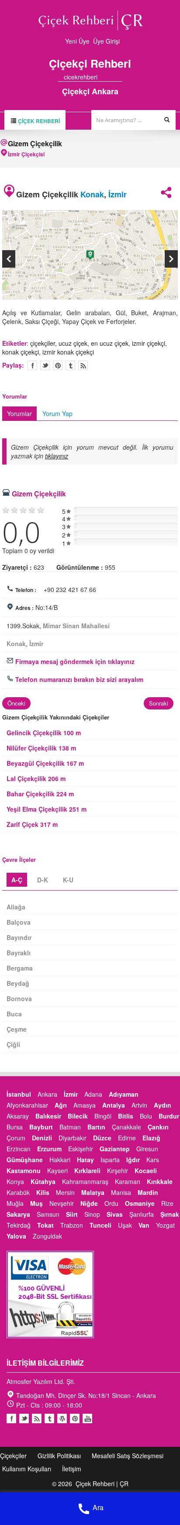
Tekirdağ (19, 1225)
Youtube (62, 1418)
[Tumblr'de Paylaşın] (70, 365)
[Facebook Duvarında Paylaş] (32, 365)
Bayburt (41, 1126)
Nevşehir (61, 1203)
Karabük (18, 1192)
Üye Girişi (106, 41)
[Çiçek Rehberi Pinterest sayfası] (119, 76)
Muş (36, 1203)
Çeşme (17, 1029)
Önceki (16, 703)
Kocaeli (146, 1170)
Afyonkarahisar (27, 1105)
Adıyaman (123, 1094)
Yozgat (165, 1225)
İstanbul (19, 1094)
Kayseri (57, 1170)
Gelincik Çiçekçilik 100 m (44, 732)
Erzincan (19, 1148)
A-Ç (16, 879)
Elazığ (151, 1137)
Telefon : (25, 590)
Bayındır (19, 937)
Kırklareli (87, 1170)
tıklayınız (56, 455)
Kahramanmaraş (85, 1181)
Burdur (169, 1116)
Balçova (19, 922)
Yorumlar (19, 413)
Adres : (24, 608)
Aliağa (16, 906)
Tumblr (49, 1418)
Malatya (92, 1192)
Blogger (36, 1418)
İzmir (117, 194)
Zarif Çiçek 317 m (32, 824)
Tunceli (100, 1225)
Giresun (147, 1148)
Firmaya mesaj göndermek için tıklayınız (74, 661)
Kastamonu (24, 1170)
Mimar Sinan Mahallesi (76, 625)
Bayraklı (19, 952)
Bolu (146, 1116)
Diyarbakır (73, 1137)
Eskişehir (80, 1148)
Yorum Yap (57, 413)
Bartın (96, 1126)
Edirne (127, 1137)
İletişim (71, 1468)
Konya (15, 1181)
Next (171, 259)
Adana (93, 1094)
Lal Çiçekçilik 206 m (36, 778)
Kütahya (43, 1181)
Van (143, 1225)
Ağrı (61, 1105)
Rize (167, 1203)
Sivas (115, 1214)
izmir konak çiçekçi (68, 352)
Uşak (125, 1225)
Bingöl (102, 1116)
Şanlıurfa (141, 1214)
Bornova (19, 998)
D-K (42, 879)
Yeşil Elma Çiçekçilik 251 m (47, 809)
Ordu (111, 1203)
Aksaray (18, 1116)
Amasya (84, 1105)
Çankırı (158, 1126)
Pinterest (74, 1418)
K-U (68, 879)
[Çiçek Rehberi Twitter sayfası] (103, 76)
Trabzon (71, 1225)
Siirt (72, 1214)
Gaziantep (115, 1148)
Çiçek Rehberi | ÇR (102, 1483)
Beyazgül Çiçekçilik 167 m (45, 763)
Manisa (121, 1192)
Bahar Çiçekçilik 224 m (40, 793)
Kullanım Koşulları (26, 1468)
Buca (14, 1013)
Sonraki (158, 703)
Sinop (92, 1214)
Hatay (85, 1159)
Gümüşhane (25, 1159)
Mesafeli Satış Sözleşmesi (127, 1455)
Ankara (47, 1094)
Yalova (16, 1236)
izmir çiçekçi (148, 343)
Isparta (110, 1159)
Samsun (48, 1214)
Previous (8, 259)
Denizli (42, 1137)
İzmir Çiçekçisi (26, 154)
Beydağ (18, 983)
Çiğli (13, 1044)
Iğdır (133, 1159)
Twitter (45, 365)
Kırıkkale (160, 1181)
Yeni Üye (77, 41)
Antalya (113, 1105)
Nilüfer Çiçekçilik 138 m (41, 748)
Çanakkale (126, 1126)
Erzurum (49, 1148)
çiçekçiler (42, 343)
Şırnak (169, 1214)
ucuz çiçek (73, 343)
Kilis (42, 1192)
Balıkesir (48, 1116)
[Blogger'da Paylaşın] (83, 365)
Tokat (45, 1225)
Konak (92, 194)
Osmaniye (140, 1203)
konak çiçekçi (20, 352)
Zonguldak (47, 1236)
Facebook (11, 1418)
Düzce (102, 1137)
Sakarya (18, 1214)
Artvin (139, 1105)
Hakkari (59, 1159)
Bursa (15, 1126)
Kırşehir (117, 1170)
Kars (152, 1159)
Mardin (148, 1192)
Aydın (162, 1105)
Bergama (20, 968)
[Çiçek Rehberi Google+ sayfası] (111, 76)
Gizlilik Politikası (59, 1455)
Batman (70, 1126)
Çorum (16, 1137)
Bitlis (125, 1116)
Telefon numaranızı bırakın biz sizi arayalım (78, 679)
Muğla (15, 1203)
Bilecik (78, 1116)
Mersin (65, 1192)
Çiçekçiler (13, 1455)
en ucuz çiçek (109, 343)
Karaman (127, 1181)
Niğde (89, 1203)
